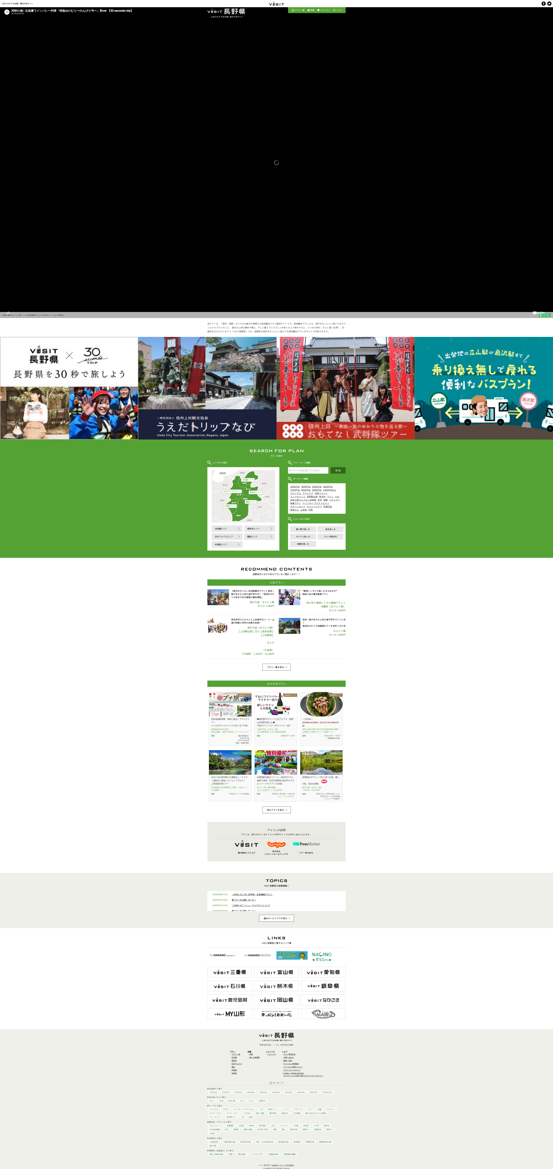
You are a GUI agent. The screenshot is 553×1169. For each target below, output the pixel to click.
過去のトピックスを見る (275, 918)
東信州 (234, 1061)
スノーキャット (297, 496)
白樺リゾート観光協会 (237, 1154)
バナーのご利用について (292, 1067)
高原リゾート (321, 493)
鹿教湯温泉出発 (325, 1142)
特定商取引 (290, 1165)
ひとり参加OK (330, 536)
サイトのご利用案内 (291, 1064)
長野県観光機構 (289, 1154)
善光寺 (322, 496)
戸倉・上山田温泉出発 (264, 1142)
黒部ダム (294, 510)
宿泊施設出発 (283, 1142)
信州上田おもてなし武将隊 (303, 500)
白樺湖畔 (230, 1125)
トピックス (325, 10)
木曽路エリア (230, 506)
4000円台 (306, 487)
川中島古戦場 (215, 1129)
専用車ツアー (232, 1117)
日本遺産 (296, 1113)
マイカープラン (216, 1113)
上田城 (241, 1125)
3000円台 (295, 487)
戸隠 (310, 510)
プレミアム (295, 493)
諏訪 (233, 1067)
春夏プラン (295, 503)
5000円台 (317, 487)
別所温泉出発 (245, 1142)
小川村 (316, 1125)
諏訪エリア (250, 502)
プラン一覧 (300, 10)
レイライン (284, 1125)
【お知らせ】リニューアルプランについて (251, 905)
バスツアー (334, 500)
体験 (325, 500)
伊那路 (234, 1073)
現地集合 (296, 1142)
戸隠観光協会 (273, 1154)
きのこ (212, 1101)
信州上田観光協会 (216, 1154)
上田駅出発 (214, 1142)
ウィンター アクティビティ (316, 503)
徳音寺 (326, 1125)
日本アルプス (237, 1064)
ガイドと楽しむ (303, 536)
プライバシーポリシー (292, 1070)
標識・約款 (287, 1061)
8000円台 (306, 490)
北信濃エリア (247, 480)
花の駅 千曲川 (262, 1129)
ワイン (330, 496)
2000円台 (226, 1092)
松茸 (221, 1101)
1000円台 (213, 1092)
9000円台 (317, 490)
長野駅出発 (312, 496)
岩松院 (306, 1125)
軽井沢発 (293, 1129)
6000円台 (328, 487)
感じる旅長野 (254, 1057)
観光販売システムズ (279, 1165)
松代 (226, 1129)
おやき (225, 1109)
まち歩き (247, 1113)
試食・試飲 (260, 1113)
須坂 (275, 1129)
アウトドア (308, 493)
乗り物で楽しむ (303, 529)
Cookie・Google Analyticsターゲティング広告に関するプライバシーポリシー (303, 1074)
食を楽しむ (330, 529)
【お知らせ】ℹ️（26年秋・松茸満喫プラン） (252, 894)
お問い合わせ (288, 1057)
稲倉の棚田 (248, 1129)
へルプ (339, 10)
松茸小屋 (231, 1101)
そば (337, 496)
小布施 (295, 1125)
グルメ (251, 1101)
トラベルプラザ (257, 1154)
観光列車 (272, 1113)
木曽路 (234, 1070)
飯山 (283, 1129)
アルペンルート (297, 506)
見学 (320, 500)
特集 (312, 10)
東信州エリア (255, 492)
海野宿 (236, 1129)
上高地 (303, 510)
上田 (272, 1125)
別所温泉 (262, 1125)
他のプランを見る (275, 809)
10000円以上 (329, 490)
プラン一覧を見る (275, 667)
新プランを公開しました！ (244, 899)
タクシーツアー (314, 506)
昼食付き (262, 1101)
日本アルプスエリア (232, 491)
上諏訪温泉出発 (229, 1142)
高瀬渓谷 (327, 506)
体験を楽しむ (303, 543)
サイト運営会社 (289, 1054)
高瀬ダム (305, 1129)
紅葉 (250, 1117)
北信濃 (234, 1057)
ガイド (310, 1109)
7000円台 (295, 490)
